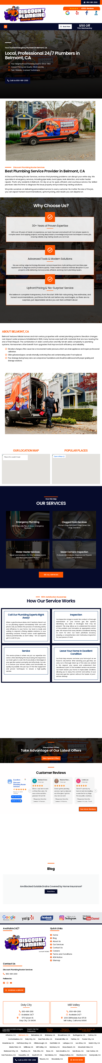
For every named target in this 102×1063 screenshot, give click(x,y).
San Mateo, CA (51, 1055)
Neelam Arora (42, 780)
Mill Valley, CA (41, 1047)
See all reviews (16, 796)
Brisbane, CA (50, 1035)
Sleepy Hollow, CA (66, 1055)
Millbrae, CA (28, 1047)
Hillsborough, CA (40, 1043)
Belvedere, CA (36, 1035)
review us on (15, 800)
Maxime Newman (65, 780)
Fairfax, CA (75, 1039)
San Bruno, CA (78, 1051)
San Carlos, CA (92, 1051)
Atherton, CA (11, 1035)
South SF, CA (37, 1055)
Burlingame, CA (79, 1035)
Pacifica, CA (25, 1051)
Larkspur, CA (68, 1043)
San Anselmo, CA (63, 1051)
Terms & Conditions (65, 1030)
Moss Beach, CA (69, 1047)
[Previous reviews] (30, 790)
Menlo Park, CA (15, 1047)
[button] (5, 26)
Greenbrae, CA (8, 1043)
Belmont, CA (23, 1035)
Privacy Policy (50, 1030)
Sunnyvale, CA (95, 1055)
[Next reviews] (95, 790)
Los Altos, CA (81, 1043)
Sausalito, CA (24, 1055)
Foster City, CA (88, 1039)
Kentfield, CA (55, 1043)
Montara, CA (55, 1047)
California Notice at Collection (86, 1030)
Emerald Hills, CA (61, 1039)
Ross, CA (49, 1051)
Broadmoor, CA (64, 1035)
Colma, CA (92, 1035)
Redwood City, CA (11, 1051)
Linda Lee (85, 780)
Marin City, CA (94, 1043)
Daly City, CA (30, 1039)
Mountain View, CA (85, 1047)
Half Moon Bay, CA (24, 1043)
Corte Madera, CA (15, 1039)
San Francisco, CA (8, 1055)
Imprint (29, 1029)
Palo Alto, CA (38, 1051)
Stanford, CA (81, 1055)
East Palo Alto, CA (45, 1039)
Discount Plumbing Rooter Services (19, 784)
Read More (51, 891)
